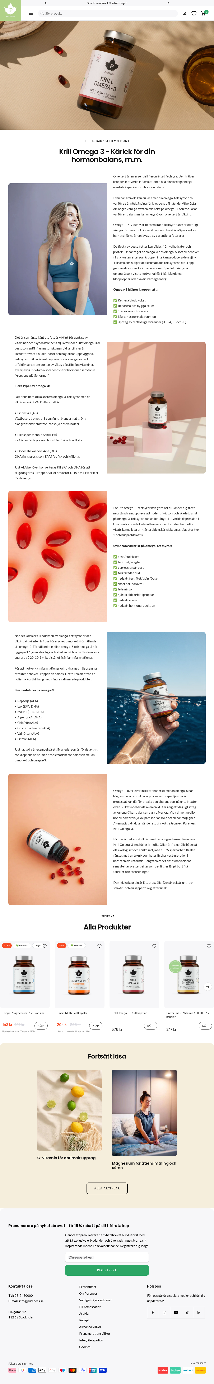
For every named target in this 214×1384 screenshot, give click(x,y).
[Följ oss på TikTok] (187, 1312)
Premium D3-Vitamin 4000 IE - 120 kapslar (188, 1014)
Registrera (107, 1270)
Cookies (84, 1347)
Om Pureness (88, 1293)
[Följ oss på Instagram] (164, 1312)
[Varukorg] (203, 13)
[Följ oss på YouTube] (176, 1312)
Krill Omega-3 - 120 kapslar (129, 1013)
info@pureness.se (31, 1301)
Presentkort (87, 1287)
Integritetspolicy (91, 1340)
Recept (84, 1320)
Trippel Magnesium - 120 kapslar (23, 1013)
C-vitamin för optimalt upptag (66, 1157)
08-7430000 (24, 1295)
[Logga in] (185, 13)
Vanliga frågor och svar (95, 1300)
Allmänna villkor (90, 1327)
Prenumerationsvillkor (94, 1333)
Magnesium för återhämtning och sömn (144, 1165)
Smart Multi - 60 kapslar (72, 1013)
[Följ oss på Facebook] (153, 1312)
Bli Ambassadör (90, 1307)
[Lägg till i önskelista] (45, 946)
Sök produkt (53, 13)
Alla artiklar (107, 1188)
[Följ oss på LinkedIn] (199, 1312)
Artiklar (84, 1313)
